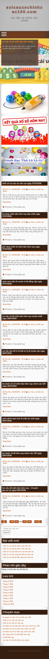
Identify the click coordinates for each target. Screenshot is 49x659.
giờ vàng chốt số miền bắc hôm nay (16, 634)
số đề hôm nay (8, 637)
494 (29, 522)
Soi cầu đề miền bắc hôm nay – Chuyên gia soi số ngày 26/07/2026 (20, 489)
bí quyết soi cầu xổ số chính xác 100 (17, 617)
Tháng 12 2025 (8, 604)
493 (24, 522)
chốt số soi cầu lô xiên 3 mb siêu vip (17, 546)
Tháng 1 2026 (8, 601)
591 (36, 522)
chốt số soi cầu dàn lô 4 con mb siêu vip (18, 552)
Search (6, 532)
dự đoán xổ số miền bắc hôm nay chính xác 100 (21, 626)
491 (16, 522)
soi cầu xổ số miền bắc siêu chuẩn (16, 640)
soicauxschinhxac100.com (24, 9)
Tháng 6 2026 (8, 587)
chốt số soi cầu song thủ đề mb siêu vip (18, 554)
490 (11, 522)
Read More (7, 202)
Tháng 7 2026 (8, 584)
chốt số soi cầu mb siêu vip (13, 620)
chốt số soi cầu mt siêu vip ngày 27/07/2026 (21, 183)
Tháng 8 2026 (8, 581)
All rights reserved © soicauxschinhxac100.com (24, 651)
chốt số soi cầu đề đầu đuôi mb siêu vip (18, 557)
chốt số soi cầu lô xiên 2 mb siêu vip (17, 549)
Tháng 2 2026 (8, 598)
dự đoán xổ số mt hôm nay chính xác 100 (18, 632)
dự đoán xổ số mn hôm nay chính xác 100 (19, 629)
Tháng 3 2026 (8, 596)
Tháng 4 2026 (8, 593)
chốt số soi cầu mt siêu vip (13, 623)
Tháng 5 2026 (8, 590)
